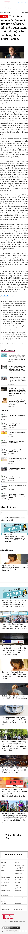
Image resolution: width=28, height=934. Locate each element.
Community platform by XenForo (14, 922)
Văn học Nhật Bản (5, 880)
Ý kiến (16, 885)
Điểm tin (17, 862)
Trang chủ (3, 862)
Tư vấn (4, 903)
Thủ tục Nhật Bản (19, 868)
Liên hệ (3, 870)
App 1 (7, 898)
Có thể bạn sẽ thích (7, 520)
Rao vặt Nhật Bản (5, 890)
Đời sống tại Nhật (19, 865)
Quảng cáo (18, 903)
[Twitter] (23, 931)
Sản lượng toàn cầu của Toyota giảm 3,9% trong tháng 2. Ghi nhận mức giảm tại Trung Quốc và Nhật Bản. (14, 328)
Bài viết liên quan (6, 550)
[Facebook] (20, 931)
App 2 (21, 898)
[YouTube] (26, 931)
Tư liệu (2, 868)
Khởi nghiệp (18, 890)
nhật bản (21, 343)
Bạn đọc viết (18, 888)
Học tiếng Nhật (5, 882)
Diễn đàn (3, 865)
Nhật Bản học (18, 873)
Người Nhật (4, 885)
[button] (2, 2)
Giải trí (2, 888)
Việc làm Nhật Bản (19, 870)
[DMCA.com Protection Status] (10, 928)
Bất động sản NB (19, 877)
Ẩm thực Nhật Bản (5, 877)
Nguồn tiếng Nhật (7, 296)
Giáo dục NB (18, 880)
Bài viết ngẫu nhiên (8, 350)
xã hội (3, 347)
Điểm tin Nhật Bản (5, 12)
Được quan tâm (6, 410)
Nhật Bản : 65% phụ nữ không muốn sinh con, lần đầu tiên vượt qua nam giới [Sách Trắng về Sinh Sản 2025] (15, 321)
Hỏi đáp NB (17, 882)
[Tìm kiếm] (18, 2)
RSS (3, 931)
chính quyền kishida (12, 343)
